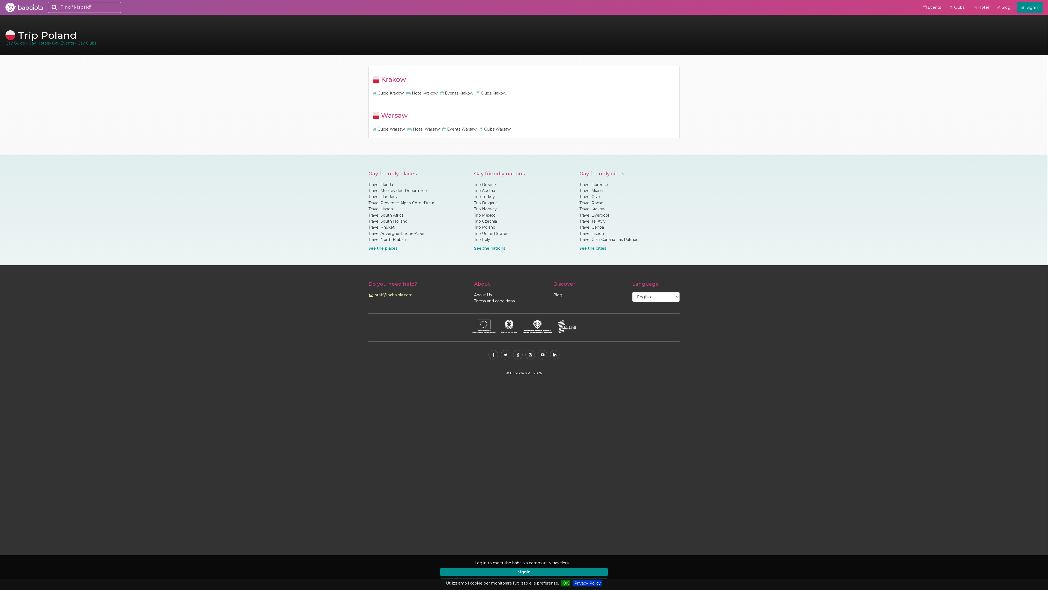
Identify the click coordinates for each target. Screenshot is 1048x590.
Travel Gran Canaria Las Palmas (608, 239)
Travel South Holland (387, 221)
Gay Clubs (87, 43)
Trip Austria (484, 190)
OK (566, 583)
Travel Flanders (382, 196)
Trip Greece (485, 184)
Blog (1005, 7)
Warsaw (393, 115)
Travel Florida (380, 184)
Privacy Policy (587, 583)
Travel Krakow (592, 208)
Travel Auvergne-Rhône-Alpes (396, 233)
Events (934, 7)
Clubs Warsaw (497, 129)
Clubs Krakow (493, 93)
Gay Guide (15, 43)
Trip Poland (484, 227)
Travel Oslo (589, 196)
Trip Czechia (485, 221)
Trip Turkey (484, 196)
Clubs (958, 7)
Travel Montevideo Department (398, 190)
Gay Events (63, 43)
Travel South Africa (386, 215)
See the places (383, 248)
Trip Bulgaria (486, 202)
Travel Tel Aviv (592, 221)
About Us (483, 295)
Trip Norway (485, 208)
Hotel (983, 7)
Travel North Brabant (388, 239)
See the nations (489, 248)
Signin (524, 572)
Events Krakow (458, 93)
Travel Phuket (381, 227)
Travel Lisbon (380, 208)
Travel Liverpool (594, 215)
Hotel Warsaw (426, 129)
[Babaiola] (24, 7)
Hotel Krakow (424, 93)
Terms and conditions (494, 301)
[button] (610, 563)
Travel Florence (593, 184)
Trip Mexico (485, 215)
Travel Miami (591, 190)
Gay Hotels (39, 43)
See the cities (592, 248)
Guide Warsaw (390, 129)
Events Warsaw (461, 129)
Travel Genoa (591, 227)
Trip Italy (482, 239)
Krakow (392, 79)
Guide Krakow (390, 93)
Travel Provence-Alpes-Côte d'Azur (401, 202)
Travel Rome (591, 202)
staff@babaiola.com (393, 295)
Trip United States (491, 233)
